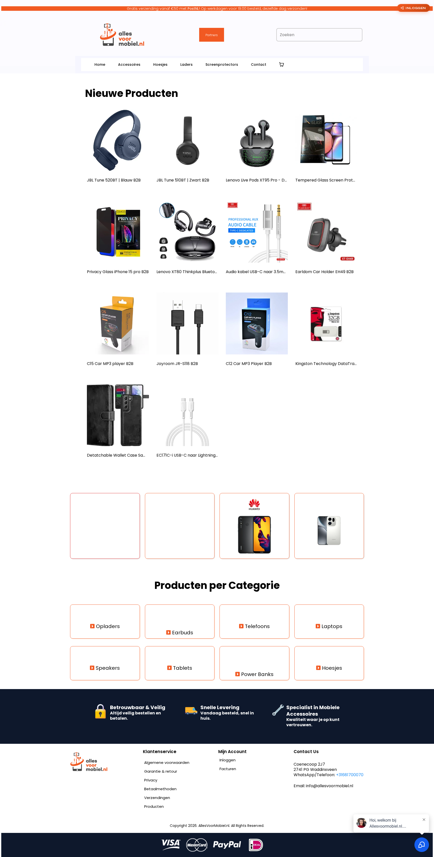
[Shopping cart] (281, 64)
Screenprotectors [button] (221, 64)
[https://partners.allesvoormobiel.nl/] (122, 34)
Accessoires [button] (129, 64)
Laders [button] (186, 64)
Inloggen (416, 8)
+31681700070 (349, 775)
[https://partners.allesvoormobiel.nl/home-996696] (104, 761)
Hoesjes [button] (160, 64)
